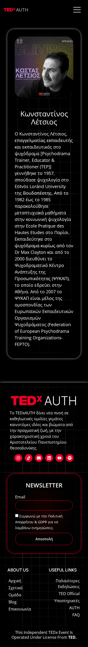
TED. (72, 637)
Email (20, 497)
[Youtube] (59, 458)
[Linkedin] (49, 458)
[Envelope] (39, 458)
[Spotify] (70, 458)
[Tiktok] (29, 458)
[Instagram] (18, 458)
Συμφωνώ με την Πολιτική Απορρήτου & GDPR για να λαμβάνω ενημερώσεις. (39, 522)
